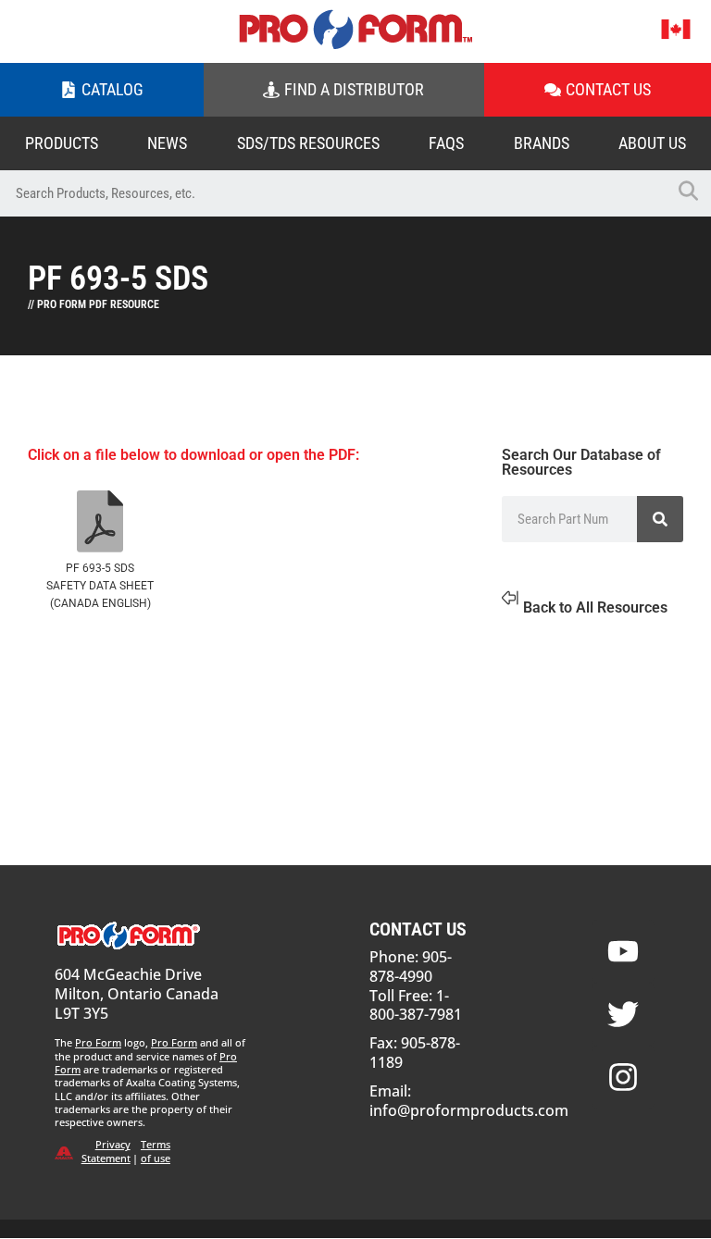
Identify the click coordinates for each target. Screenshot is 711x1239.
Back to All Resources (595, 607)
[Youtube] (623, 951)
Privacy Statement (106, 1150)
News (167, 143)
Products (61, 143)
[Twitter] (623, 1014)
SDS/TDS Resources (308, 143)
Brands (541, 143)
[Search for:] (332, 193)
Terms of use (155, 1150)
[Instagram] (623, 1077)
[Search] (660, 519)
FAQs (446, 143)
